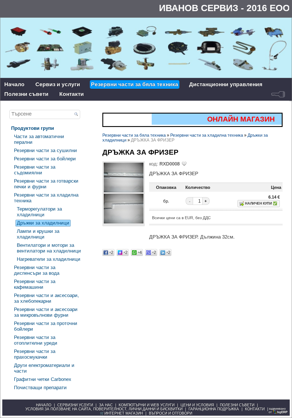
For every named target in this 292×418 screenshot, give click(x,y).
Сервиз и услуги (57, 84)
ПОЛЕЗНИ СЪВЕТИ (237, 405)
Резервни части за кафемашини (34, 284)
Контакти (71, 94)
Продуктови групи (32, 128)
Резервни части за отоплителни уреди (35, 340)
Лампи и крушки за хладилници (38, 234)
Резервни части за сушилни (45, 150)
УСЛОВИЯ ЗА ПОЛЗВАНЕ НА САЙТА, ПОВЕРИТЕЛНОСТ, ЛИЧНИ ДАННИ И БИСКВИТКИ (103, 409)
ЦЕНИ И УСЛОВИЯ (197, 405)
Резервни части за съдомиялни (34, 169)
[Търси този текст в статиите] (76, 114)
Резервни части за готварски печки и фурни (46, 183)
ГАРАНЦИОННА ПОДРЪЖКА (213, 409)
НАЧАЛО (43, 405)
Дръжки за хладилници (43, 223)
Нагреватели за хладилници (48, 259)
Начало (14, 84)
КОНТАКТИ (255, 409)
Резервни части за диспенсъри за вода (36, 270)
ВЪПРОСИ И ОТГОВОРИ (170, 413)
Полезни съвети (26, 94)
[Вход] (278, 94)
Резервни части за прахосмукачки (34, 354)
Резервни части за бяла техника (134, 84)
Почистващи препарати (40, 387)
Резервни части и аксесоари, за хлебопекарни (46, 298)
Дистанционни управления (225, 84)
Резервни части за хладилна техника (46, 197)
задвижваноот (278, 410)
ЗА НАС (106, 405)
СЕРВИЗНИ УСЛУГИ (75, 405)
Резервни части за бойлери (45, 158)
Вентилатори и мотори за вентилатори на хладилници (49, 248)
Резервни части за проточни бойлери (45, 326)
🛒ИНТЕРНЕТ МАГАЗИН (121, 413)
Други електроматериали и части (44, 368)
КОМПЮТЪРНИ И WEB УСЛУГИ (147, 405)
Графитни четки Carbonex (42, 379)
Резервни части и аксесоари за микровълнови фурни (46, 312)
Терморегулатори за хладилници (39, 211)
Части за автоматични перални (39, 139)
